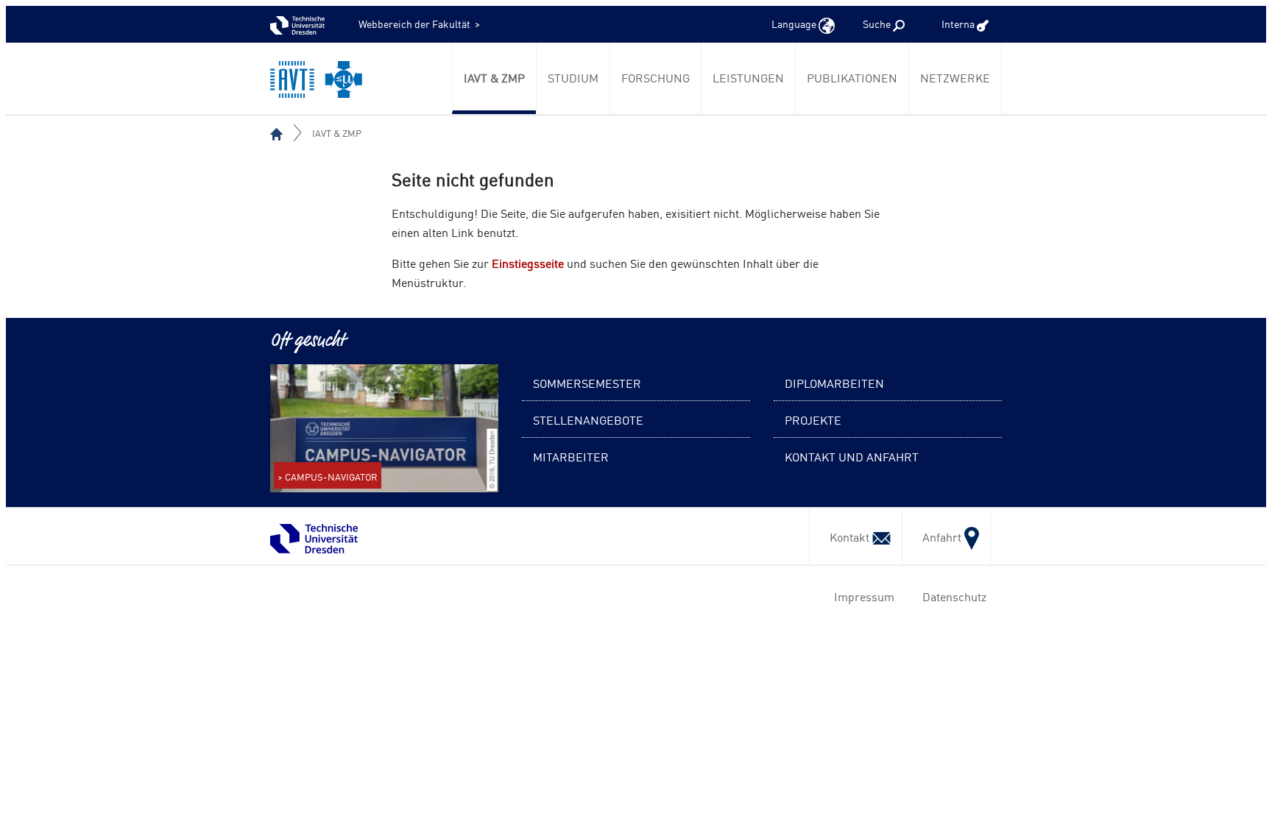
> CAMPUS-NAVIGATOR (328, 476)
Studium (573, 77)
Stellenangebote (588, 419)
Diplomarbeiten (834, 383)
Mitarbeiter (571, 456)
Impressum (861, 596)
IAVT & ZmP (494, 77)
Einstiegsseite (528, 263)
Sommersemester (587, 383)
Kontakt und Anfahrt (852, 456)
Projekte (813, 419)
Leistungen (748, 77)
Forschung (655, 77)
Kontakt (846, 536)
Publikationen (852, 77)
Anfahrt (939, 536)
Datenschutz (951, 596)
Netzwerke (955, 77)
